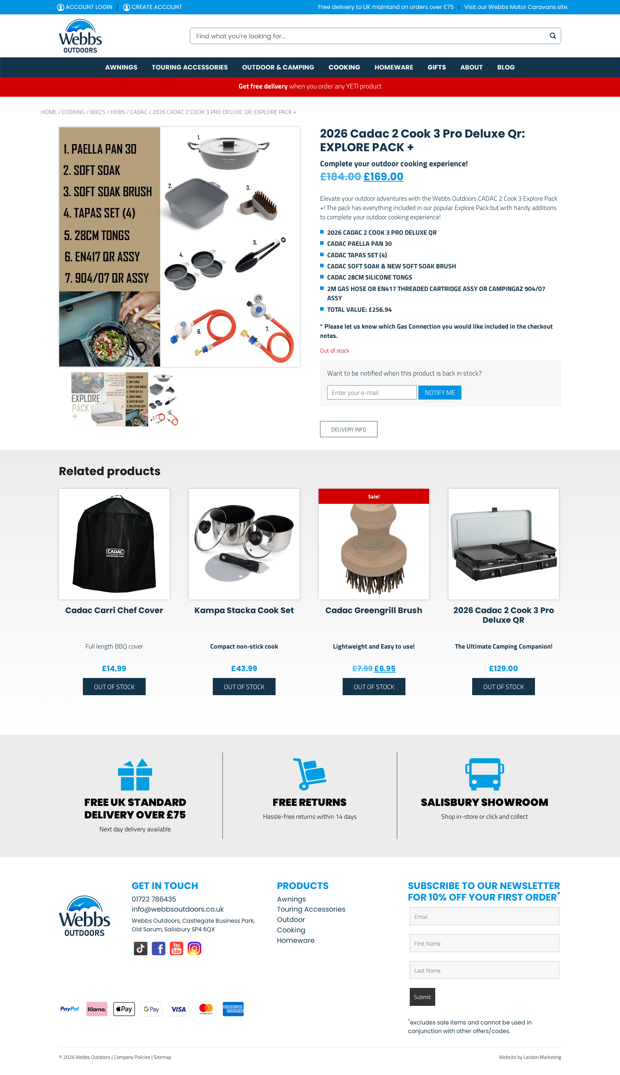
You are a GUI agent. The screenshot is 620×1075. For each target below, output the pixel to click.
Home (49, 112)
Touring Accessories (311, 909)
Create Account (156, 7)
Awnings (291, 899)
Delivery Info (348, 429)
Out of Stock (114, 686)
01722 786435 (154, 899)
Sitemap (162, 1057)
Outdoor (291, 919)
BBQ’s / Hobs (107, 112)
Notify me (440, 392)
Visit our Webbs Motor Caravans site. (516, 7)
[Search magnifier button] (553, 36)
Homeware (296, 940)
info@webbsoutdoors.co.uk (178, 909)
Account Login (88, 7)
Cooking (73, 112)
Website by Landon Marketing (530, 1057)
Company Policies (132, 1057)
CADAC (138, 112)
